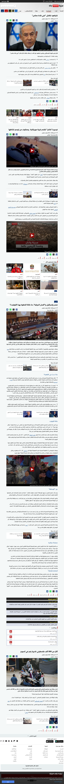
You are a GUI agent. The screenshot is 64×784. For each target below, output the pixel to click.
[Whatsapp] (10, 20)
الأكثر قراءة (53, 108)
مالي (55, 203)
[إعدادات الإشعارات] (13, 11)
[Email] (7, 20)
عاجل (10, 11)
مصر (27, 525)
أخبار (56, 11)
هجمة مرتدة (14, 754)
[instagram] (3, 741)
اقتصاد (30, 757)
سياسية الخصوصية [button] (58, 781)
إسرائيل (25, 451)
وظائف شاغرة (60, 759)
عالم (43, 11)
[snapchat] (11, 741)
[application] (32, 150)
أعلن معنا (61, 761)
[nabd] (17, 741)
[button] (6, 11)
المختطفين (36, 93)
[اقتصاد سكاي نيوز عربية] (16, 11)
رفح (8, 349)
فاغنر (41, 175)
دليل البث (46, 757)
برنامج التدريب (60, 752)
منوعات (30, 759)
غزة (44, 74)
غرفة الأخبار (14, 748)
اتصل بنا (61, 748)
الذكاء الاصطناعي (29, 11)
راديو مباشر (45, 750)
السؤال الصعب (13, 750)
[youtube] (9, 741)
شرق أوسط (48, 11)
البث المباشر (45, 754)
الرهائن (48, 98)
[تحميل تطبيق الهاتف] (54, 741)
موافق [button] (8, 782)
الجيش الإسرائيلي (39, 701)
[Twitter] (13, 20)
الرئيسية (61, 11)
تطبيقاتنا (46, 748)
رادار (15, 752)
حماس (47, 60)
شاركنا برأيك (61, 763)
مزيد (20, 11)
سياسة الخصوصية (59, 757)
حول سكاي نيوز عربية (59, 750)
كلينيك (15, 759)
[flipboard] (14, 741)
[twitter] (6, 741)
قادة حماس (47, 68)
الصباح (15, 757)
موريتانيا (25, 184)
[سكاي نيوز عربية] (56, 6)
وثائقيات (14, 761)
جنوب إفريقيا (32, 435)
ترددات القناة (45, 752)
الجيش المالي (32, 213)
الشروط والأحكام (60, 754)
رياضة (36, 11)
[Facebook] (17, 20)
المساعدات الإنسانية (53, 570)
